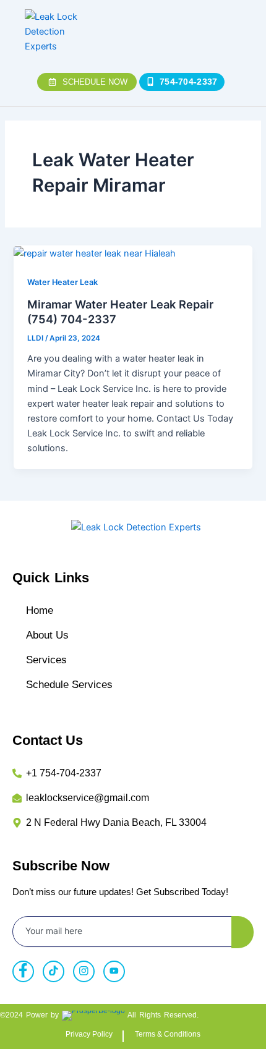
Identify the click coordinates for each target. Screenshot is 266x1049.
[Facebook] (23, 971)
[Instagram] (84, 971)
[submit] (242, 932)
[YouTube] (114, 971)
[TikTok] (53, 971)
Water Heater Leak (62, 282)
